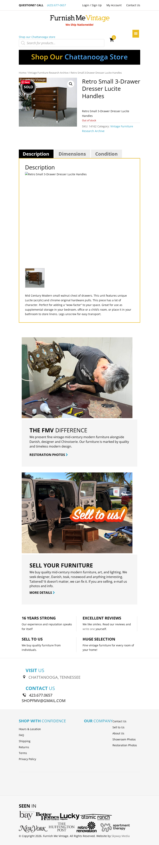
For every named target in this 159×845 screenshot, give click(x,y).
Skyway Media (120, 836)
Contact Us (133, 5)
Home (22, 72)
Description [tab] (36, 154)
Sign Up (97, 5)
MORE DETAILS (41, 592)
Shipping (24, 741)
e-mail (118, 581)
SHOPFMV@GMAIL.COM (44, 700)
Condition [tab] (106, 154)
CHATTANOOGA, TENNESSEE (54, 677)
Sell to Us (118, 727)
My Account (114, 5)
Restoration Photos (124, 745)
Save (27, 82)
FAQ (21, 735)
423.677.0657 (40, 695)
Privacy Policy (27, 759)
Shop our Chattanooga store (37, 37)
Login (85, 5)
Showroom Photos (124, 739)
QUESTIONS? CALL (42, 5)
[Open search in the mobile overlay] (61, 43)
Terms (23, 753)
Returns (24, 747)
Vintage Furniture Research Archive (48, 72)
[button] (70, 83)
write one (89, 629)
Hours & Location (30, 729)
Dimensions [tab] (72, 154)
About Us (118, 733)
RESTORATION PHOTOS (47, 455)
